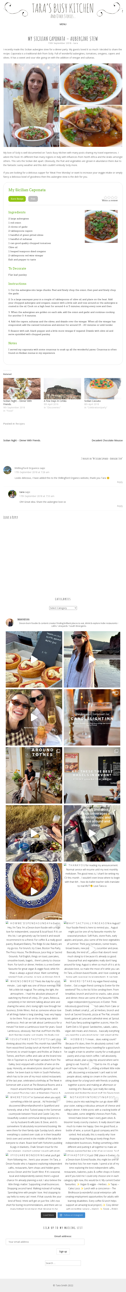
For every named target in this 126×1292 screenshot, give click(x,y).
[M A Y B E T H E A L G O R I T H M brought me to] (34, 833)
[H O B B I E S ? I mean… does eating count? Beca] (92, 1065)
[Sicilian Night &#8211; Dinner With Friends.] (22, 388)
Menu (63, 24)
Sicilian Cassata (92, 400)
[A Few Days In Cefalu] (62, 388)
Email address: (63, 1236)
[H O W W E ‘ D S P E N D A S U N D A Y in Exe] (34, 949)
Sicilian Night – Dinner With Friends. (22, 440)
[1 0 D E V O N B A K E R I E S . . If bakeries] (34, 659)
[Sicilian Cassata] (103, 388)
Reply (120, 482)
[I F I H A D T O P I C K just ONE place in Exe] (92, 1181)
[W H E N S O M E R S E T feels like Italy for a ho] (34, 1007)
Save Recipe (17, 198)
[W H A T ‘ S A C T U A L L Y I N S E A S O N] (92, 949)
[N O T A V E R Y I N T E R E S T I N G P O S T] (92, 1123)
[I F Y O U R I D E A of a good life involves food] (92, 833)
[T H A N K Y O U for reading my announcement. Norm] (92, 891)
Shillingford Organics (26, 468)
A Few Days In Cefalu (55, 400)
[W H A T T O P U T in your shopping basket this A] (34, 891)
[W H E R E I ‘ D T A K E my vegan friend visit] (92, 1007)
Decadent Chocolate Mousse (107, 440)
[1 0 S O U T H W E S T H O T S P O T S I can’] (34, 1065)
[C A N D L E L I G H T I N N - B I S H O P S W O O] (92, 717)
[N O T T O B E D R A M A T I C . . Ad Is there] (34, 717)
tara (76, 43)
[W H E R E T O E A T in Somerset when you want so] (34, 1123)
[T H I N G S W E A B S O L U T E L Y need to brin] (92, 659)
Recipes (20, 423)
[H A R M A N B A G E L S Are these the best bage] (92, 775)
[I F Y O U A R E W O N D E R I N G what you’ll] (34, 1181)
